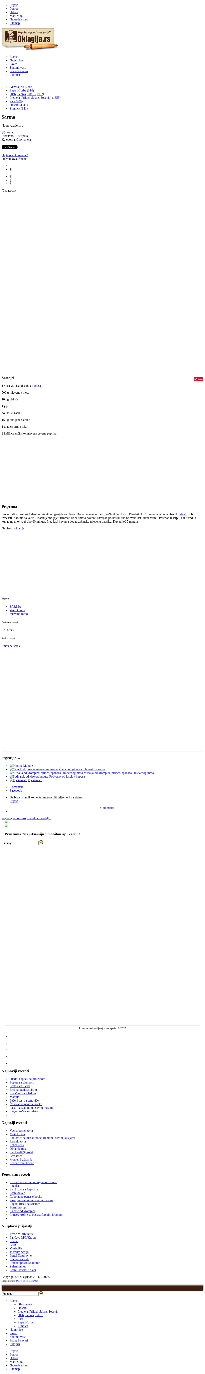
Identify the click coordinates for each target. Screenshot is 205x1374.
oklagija (19, 528)
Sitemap (15, 23)
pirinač (182, 514)
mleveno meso (19, 613)
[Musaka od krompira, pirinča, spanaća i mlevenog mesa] (46, 773)
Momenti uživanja (21, 1159)
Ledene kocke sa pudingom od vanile (33, 1182)
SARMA (15, 606)
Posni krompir (18, 1207)
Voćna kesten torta (21, 1130)
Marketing (16, 15)
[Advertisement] (18, 252)
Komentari (16, 787)
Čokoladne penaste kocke (26, 1104)
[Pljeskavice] (18, 780)
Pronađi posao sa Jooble (25, 1262)
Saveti (13, 64)
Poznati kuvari (19, 71)
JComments (106, 807)
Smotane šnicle (11, 646)
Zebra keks (17, 1145)
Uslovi (14, 12)
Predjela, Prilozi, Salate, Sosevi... (38, 1311)
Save (200, 379)
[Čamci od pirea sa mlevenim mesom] (34, 769)
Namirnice (16, 60)
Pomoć (14, 8)
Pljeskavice (35, 780)
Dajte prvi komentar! (15, 155)
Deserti (22, 1308)
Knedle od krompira (22, 1211)
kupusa (36, 385)
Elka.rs (14, 1241)
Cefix (13, 1244)
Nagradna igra (19, 19)
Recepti (14, 56)
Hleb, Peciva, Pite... (30, 1315)
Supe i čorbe (25, 1322)
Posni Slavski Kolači (23, 1270)
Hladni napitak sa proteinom (27, 1079)
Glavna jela (23, 139)
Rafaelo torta (18, 1141)
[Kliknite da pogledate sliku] (7, 132)
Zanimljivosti (18, 67)
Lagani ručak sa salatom (25, 1111)
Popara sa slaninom (22, 1082)
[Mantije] (16, 765)
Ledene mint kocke (22, 1163)
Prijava (14, 5)
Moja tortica (17, 1134)
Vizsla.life (16, 1248)
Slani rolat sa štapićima (24, 1189)
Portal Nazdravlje (21, 1255)
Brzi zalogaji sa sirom (23, 1089)
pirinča (14, 399)
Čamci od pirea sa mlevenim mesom (82, 769)
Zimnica (23, 1326)
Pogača (14, 1185)
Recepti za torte (19, 1259)
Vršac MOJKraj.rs (21, 1234)
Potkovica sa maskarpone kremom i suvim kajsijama (42, 1137)
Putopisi (15, 74)
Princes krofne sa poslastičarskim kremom (36, 1214)
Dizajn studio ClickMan (27, 1281)
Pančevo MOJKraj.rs (23, 1237)
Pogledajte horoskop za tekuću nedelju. (26, 818)
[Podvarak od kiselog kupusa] (29, 776)
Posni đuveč (17, 1193)
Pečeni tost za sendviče (24, 1100)
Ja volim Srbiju (19, 1252)
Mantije (28, 765)
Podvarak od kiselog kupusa (67, 776)
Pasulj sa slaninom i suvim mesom (31, 1107)
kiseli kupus (17, 610)
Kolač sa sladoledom (23, 1093)
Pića (20, 1318)
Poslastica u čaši (20, 1086)
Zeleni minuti (18, 1266)
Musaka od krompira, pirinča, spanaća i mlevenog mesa (119, 773)
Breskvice (16, 1156)
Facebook (16, 790)
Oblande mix (18, 1148)
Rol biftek (8, 630)
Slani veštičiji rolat (21, 1152)
